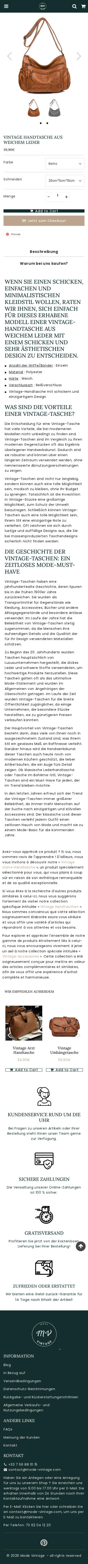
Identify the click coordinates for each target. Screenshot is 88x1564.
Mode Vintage (32, 1555)
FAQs (8, 1429)
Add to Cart (66, 1069)
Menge (9, 196)
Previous (9, 55)
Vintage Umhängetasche (64, 1050)
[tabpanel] (33, 108)
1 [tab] (40, 123)
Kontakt (10, 1445)
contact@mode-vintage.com (34, 1469)
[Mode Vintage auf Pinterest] (44, 1544)
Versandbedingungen (22, 1381)
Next (78, 55)
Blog (7, 1365)
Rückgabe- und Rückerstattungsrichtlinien (41, 1397)
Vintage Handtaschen (60, 906)
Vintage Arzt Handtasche (24, 1050)
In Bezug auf (14, 1373)
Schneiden (13, 179)
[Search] (74, 6)
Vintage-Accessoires (21, 956)
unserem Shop (35, 1483)
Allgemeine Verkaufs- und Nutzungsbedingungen (27, 1407)
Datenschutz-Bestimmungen (29, 1389)
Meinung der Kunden (22, 1437)
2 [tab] (47, 123)
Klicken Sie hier (36, 1506)
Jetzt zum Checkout (47, 220)
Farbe (8, 162)
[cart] (83, 6)
